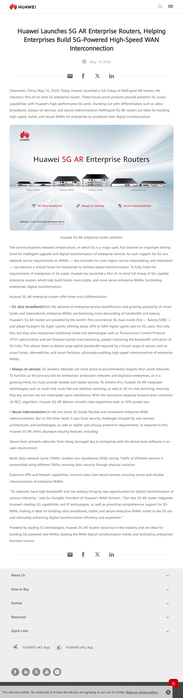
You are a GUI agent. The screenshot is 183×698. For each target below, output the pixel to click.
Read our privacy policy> (142, 692)
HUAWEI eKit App (36, 647)
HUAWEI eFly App (79, 647)
